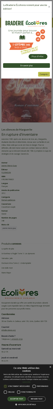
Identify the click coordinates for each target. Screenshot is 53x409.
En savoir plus (26, 65)
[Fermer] (49, 7)
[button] (26, 404)
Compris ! (44, 74)
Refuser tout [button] (37, 399)
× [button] (50, 367)
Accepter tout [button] (16, 399)
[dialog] (26, 386)
